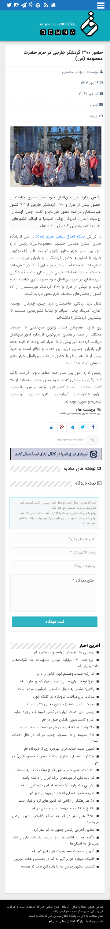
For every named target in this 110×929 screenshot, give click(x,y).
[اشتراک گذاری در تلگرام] (72, 427)
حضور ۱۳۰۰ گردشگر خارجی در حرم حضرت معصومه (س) (63, 55)
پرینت (93, 116)
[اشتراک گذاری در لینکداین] (51, 427)
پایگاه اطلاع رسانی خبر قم (66, 921)
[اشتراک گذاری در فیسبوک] (93, 427)
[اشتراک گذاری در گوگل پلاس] (62, 427)
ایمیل (94, 105)
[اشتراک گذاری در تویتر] (83, 427)
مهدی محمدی (72, 72)
